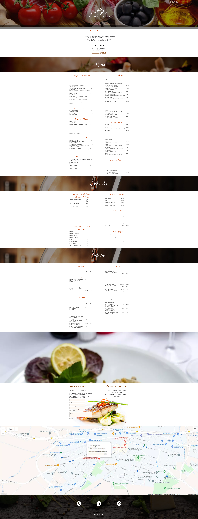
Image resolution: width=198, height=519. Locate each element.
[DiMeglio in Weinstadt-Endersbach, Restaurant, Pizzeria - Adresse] (78, 503)
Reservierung (107, 27)
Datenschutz (101, 514)
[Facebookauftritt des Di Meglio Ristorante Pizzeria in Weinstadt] (171, 2)
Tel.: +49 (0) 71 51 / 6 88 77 (99, 506)
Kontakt (113, 27)
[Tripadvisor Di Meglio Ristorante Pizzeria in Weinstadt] (177, 2)
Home (84, 27)
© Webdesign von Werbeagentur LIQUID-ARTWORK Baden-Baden (99, 516)
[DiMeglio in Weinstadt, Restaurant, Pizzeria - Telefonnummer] (99, 503)
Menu (88, 27)
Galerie (99, 27)
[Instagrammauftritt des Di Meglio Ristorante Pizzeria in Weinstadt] (174, 2)
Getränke (94, 27)
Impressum (96, 514)
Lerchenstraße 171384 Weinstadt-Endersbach (79, 507)
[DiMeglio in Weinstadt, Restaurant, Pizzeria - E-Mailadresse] (119, 503)
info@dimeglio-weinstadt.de (119, 506)
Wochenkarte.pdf (99, 53)
